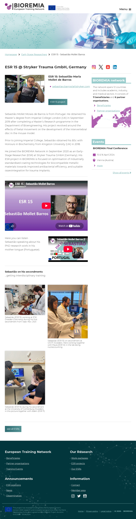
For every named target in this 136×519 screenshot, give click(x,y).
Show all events (121, 172)
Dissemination (14, 496)
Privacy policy (92, 511)
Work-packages (79, 458)
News (9, 490)
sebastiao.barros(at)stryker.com (71, 86)
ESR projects (78, 463)
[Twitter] (79, 497)
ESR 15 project (57, 102)
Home (81, 511)
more (100, 165)
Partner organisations (108, 111)
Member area (78, 490)
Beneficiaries (104, 105)
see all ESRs (13, 429)
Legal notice (106, 511)
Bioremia (128, 511)
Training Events (14, 469)
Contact (75, 485)
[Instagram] (73, 497)
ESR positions (13, 485)
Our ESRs (76, 469)
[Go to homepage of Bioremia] (24, 6)
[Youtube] (85, 497)
